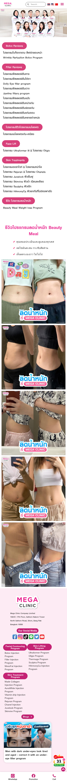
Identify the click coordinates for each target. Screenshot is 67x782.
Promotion (33, 779)
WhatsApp (12, 779)
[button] (62, 4)
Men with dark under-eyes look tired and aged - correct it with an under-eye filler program (26, 755)
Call (54, 779)
